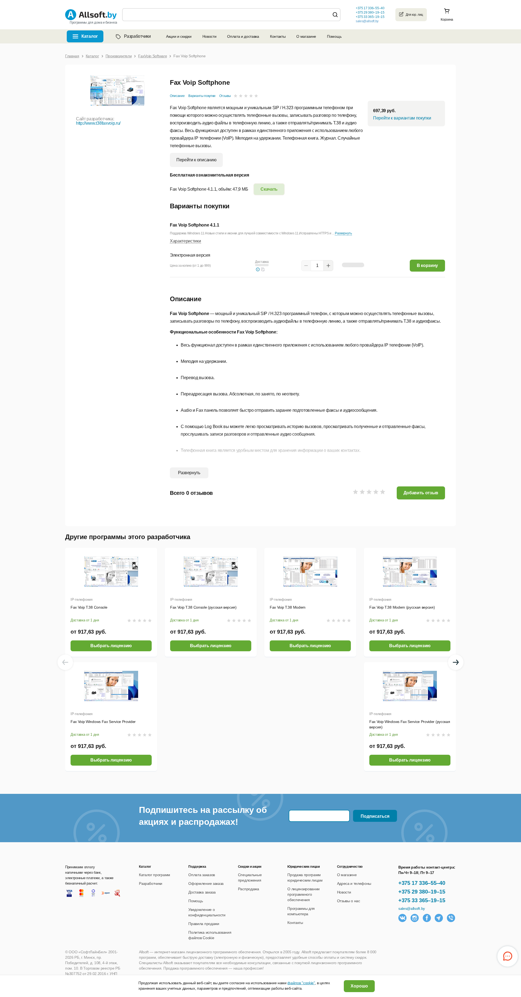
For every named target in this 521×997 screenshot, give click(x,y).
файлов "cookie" (301, 983)
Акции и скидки (179, 36)
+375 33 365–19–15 (421, 900)
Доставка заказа (201, 892)
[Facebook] (427, 918)
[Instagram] (415, 918)
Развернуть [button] (343, 233)
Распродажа (248, 889)
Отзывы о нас (348, 901)
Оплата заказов (201, 875)
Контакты (277, 36)
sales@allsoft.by (367, 21)
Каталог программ (154, 875)
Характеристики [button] (185, 241)
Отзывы (225, 96)
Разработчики (137, 36)
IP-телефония (82, 599)
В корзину (427, 265)
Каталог (89, 36)
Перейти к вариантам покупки (402, 118)
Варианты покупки (201, 96)
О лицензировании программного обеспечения (303, 894)
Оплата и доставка (243, 36)
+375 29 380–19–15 (421, 892)
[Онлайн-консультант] (507, 956)
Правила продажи (203, 923)
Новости (209, 36)
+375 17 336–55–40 (421, 883)
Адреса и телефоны (354, 883)
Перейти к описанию (196, 160)
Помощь (334, 36)
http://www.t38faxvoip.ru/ (98, 123)
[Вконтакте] (402, 918)
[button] (263, 269)
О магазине (306, 36)
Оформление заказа (206, 883)
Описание (177, 96)
